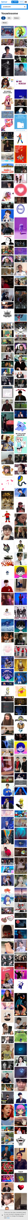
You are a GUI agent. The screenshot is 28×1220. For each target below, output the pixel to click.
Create (16, 1)
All (3, 18)
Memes (5, 22)
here (8, 1218)
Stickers (16, 18)
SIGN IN (21, 1)
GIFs (9, 18)
